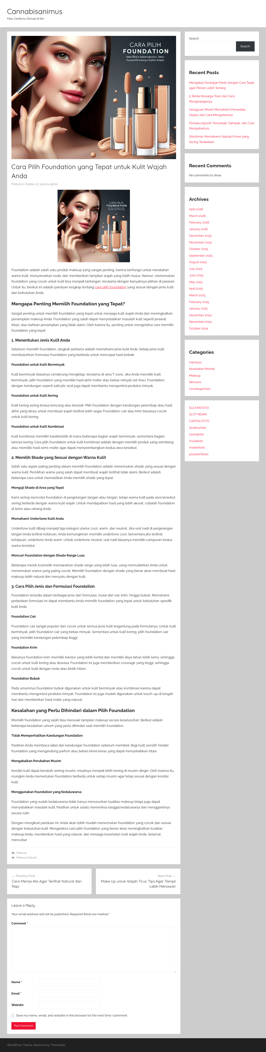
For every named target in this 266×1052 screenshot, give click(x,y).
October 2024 (198, 328)
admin (54, 184)
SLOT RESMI (198, 414)
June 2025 (196, 275)
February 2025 (199, 302)
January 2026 (198, 229)
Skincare (195, 382)
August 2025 (198, 262)
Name (16, 982)
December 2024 (200, 315)
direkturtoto (197, 427)
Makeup (21, 852)
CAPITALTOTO (199, 421)
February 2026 (199, 222)
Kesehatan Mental (202, 369)
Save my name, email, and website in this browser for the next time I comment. (72, 1015)
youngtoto (196, 434)
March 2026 (197, 216)
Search (194, 38)
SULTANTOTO (199, 408)
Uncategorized (199, 389)
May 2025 (195, 282)
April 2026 (196, 209)
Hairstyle (195, 362)
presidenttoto (198, 454)
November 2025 (200, 242)
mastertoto (197, 447)
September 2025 (200, 255)
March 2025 (197, 295)
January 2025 (198, 308)
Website (17, 1005)
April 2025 (196, 288)
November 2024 (200, 321)
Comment (19, 923)
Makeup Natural (26, 857)
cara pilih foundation (110, 287)
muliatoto (196, 441)
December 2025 (200, 235)
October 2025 (198, 249)
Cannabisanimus (34, 11)
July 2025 (195, 269)
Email (16, 993)
